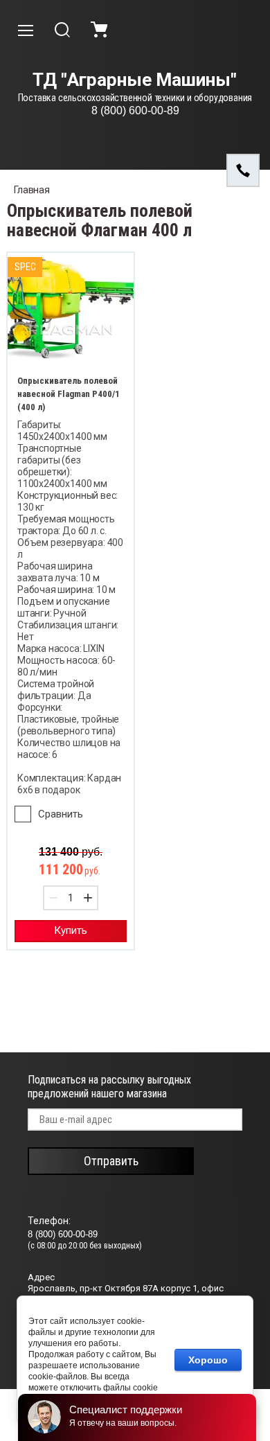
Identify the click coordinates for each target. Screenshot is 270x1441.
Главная (32, 189)
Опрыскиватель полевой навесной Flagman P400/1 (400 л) (68, 393)
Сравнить (60, 814)
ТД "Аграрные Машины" (135, 80)
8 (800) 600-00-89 (135, 110)
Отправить (111, 1160)
